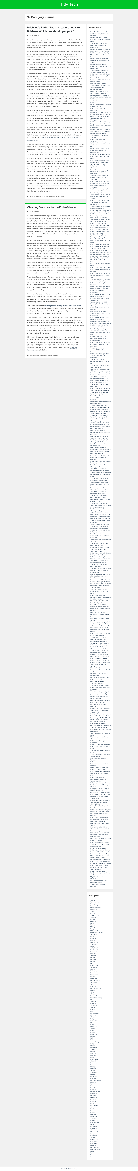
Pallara (92, 1057)
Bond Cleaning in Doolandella (99, 193)
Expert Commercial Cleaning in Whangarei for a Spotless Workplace (99, 171)
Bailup (92, 1019)
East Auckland (94, 902)
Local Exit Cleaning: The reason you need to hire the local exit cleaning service (99, 710)
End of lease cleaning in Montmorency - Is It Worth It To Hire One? (99, 763)
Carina (31, 35)
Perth (92, 936)
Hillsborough (94, 1132)
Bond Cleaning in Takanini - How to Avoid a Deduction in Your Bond (100, 773)
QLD (91, 999)
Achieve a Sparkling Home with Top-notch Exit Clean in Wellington (99, 118)
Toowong (93, 1001)
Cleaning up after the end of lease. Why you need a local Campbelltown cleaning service (99, 641)
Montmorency (94, 1122)
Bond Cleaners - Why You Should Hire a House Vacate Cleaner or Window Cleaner (100, 796)
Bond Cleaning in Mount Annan (99, 244)
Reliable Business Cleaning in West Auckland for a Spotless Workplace (99, 135)
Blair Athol (93, 1141)
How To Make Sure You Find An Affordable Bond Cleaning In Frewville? (100, 576)
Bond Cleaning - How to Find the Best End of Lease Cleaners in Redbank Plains (100, 834)
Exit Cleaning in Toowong (98, 311)
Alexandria (93, 1130)
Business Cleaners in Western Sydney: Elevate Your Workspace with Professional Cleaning (100, 411)
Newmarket (93, 1136)
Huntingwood (94, 1013)
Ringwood (93, 1101)
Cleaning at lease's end (97, 681)
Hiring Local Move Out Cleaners (100, 859)
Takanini (92, 1137)
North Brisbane (95, 980)
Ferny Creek (94, 975)
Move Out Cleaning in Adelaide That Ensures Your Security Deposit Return (99, 202)
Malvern (92, 1113)
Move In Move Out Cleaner (98, 848)
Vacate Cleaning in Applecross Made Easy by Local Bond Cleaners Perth (99, 150)
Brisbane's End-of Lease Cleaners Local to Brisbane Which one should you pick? (100, 696)
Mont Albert (94, 1059)
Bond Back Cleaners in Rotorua (99, 160)
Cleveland (93, 994)
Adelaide (93, 955)
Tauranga (93, 917)
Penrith (92, 1153)
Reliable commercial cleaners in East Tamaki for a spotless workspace (99, 185)
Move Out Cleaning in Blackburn (100, 744)
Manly (92, 1024)
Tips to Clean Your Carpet (98, 637)
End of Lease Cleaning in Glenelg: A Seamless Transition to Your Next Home (100, 344)
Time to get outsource (97, 683)
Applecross (93, 934)
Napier (92, 963)
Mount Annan (94, 965)
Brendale (93, 1065)
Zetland (92, 911)
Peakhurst (93, 1003)
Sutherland (93, 1078)
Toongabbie (94, 1134)
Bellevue (92, 1045)
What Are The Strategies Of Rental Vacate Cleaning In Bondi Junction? (100, 670)
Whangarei (93, 944)
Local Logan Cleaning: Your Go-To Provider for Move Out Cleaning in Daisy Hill (100, 549)
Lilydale (92, 976)
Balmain (92, 1051)
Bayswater (93, 1093)
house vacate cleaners (48, 196)
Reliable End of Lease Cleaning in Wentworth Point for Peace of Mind (100, 55)
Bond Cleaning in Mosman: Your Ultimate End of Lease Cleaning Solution (100, 260)
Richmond (93, 938)
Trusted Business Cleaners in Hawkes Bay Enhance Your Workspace (99, 177)
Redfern (92, 1074)
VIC (91, 984)
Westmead (93, 1116)
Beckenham (93, 1076)
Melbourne (93, 971)
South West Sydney (96, 998)
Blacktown (93, 1128)
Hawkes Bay (94, 909)
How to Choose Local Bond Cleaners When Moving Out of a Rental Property (100, 829)
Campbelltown (94, 967)
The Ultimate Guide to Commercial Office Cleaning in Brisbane (99, 350)
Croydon (93, 1145)
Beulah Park (94, 978)
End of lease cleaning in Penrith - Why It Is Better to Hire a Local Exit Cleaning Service (100, 844)
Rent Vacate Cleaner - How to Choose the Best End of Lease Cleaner (99, 629)
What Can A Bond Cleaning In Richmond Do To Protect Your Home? (99, 591)
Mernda (92, 1032)
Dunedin (92, 961)
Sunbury (92, 1107)
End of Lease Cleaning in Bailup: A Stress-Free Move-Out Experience (100, 355)
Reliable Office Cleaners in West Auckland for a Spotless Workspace (100, 145)
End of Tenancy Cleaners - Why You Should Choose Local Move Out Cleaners (100, 873)
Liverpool (93, 929)
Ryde (91, 1038)
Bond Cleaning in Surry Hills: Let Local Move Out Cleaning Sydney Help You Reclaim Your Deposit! (100, 516)
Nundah (92, 957)
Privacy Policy (72, 1169)
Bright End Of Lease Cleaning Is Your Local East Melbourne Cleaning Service (99, 802)
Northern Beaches (95, 988)
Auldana (92, 1028)
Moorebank (93, 1143)
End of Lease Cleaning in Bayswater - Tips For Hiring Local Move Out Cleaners (100, 597)
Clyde (92, 992)
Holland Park (94, 1105)
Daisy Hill (93, 1082)
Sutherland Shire (95, 948)
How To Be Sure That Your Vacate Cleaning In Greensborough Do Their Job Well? (100, 585)
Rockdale (93, 1114)
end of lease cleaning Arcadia (99, 513)
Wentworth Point (95, 908)
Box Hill (92, 969)
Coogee (92, 1044)
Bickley (92, 1040)
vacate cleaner (44, 355)
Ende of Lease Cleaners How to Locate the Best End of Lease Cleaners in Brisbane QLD (100, 647)
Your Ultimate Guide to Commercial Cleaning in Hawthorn (97, 398)
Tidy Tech (69, 4)
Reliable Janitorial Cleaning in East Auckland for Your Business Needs (100, 39)
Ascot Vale (93, 982)
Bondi (92, 1011)
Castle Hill (93, 1021)
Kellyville (93, 1084)
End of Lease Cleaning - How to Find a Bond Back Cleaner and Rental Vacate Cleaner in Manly (100, 852)
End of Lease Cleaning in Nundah (100, 273)
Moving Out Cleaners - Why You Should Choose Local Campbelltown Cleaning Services (100, 790)
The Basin (93, 1049)
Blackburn (93, 1090)
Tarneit (92, 1157)
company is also (47, 152)
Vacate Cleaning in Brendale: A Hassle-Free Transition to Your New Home (99, 484)
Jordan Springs (95, 1042)
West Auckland (94, 930)
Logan (92, 1030)
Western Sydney (95, 915)
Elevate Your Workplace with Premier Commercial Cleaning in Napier (100, 240)
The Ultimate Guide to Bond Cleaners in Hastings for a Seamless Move (98, 45)
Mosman (93, 973)
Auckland (93, 921)
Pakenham (93, 1034)
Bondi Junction (94, 1111)
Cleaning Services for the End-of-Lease (51, 207)
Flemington (93, 1126)
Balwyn (92, 990)
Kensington (93, 925)
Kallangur (93, 1067)
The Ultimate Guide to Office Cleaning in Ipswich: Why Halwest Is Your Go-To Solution (100, 505)
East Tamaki (94, 950)
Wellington (93, 927)
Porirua (92, 919)
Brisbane (36, 35)
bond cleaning (60, 196)
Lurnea (92, 1151)
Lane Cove (93, 940)
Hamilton (93, 913)
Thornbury (93, 1155)
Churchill (93, 1061)
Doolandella (94, 952)
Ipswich (92, 1009)
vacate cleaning (34, 355)
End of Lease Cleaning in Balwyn (100, 286)
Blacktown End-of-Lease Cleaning (100, 714)
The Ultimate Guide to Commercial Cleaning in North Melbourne (99, 535)
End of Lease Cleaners (97, 777)
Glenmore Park (94, 942)
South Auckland (95, 906)
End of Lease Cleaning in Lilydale (100, 267)
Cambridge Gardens (96, 932)
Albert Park (93, 1015)
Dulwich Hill (94, 1026)
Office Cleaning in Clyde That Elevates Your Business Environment (99, 290)
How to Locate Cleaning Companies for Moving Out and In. (99, 614)
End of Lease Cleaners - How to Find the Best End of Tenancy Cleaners (100, 785)
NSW (91, 1022)
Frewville (93, 1088)
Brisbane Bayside (95, 996)
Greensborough (95, 1091)
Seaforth (93, 986)
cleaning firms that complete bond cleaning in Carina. (63, 306)
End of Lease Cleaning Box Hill (99, 256)
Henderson (93, 1109)
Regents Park (94, 1139)
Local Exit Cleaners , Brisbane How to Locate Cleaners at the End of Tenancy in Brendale (99, 656)
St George (93, 1005)
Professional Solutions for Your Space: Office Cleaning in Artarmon (99, 457)
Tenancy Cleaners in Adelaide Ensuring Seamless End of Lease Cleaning (100, 304)
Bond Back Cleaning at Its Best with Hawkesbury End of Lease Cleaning (99, 33)
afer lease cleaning (35, 196)
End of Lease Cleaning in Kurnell (100, 181)
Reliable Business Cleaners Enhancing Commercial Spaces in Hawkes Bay (100, 66)
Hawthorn (93, 1036)
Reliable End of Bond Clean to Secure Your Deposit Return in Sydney (99, 60)
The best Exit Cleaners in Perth (99, 716)
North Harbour (94, 1147)
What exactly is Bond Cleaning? (99, 685)
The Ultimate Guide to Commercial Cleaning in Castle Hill (99, 361)
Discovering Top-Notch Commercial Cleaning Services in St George (100, 432)
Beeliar (92, 1086)
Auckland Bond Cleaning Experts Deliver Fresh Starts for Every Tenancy (100, 196)
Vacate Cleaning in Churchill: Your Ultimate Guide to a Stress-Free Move (100, 474)
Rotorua (92, 923)
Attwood (93, 1053)
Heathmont (93, 1047)
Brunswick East (95, 1120)
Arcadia (92, 1070)
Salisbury (93, 1118)
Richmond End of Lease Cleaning (100, 154)
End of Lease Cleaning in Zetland (100, 74)
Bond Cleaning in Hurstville (98, 218)
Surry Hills (93, 1072)
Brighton (93, 1099)
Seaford (92, 1007)
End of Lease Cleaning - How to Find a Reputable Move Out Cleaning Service (100, 867)
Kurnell (92, 946)
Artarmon (93, 1055)
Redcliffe (93, 1068)
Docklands (93, 1063)
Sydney (92, 900)
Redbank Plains (95, 1149)
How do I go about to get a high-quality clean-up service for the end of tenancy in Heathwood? (100, 624)
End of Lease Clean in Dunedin (99, 250)
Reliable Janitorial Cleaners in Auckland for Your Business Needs (99, 101)
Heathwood (93, 1097)
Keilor (92, 1103)
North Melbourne (95, 1080)
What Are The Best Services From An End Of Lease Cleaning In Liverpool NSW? (100, 570)
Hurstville (93, 959)
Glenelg (92, 1017)
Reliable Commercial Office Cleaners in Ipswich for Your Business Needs (98, 338)
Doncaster (93, 1095)
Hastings (93, 904)
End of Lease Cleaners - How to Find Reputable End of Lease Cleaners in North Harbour (100, 819)
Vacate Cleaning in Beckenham (99, 524)
